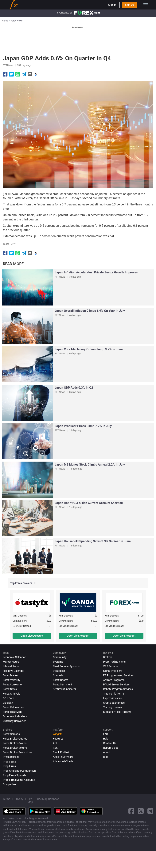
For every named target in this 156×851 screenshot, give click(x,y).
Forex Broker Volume (15, 747)
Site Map (30, 800)
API (55, 743)
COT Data (8, 698)
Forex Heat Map (12, 711)
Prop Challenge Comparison (19, 770)
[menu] (145, 5)
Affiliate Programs (113, 679)
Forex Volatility (11, 679)
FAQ (105, 734)
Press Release (11, 756)
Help (105, 738)
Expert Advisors (112, 698)
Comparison (10, 784)
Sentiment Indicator (64, 689)
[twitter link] (141, 811)
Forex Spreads (11, 734)
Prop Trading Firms (114, 661)
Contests (58, 675)
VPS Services (110, 666)
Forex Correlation (13, 684)
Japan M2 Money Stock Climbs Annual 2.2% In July (90, 464)
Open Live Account (32, 635)
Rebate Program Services (118, 689)
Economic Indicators (15, 716)
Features (58, 738)
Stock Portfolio (61, 752)
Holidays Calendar (13, 670)
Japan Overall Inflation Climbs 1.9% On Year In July (90, 311)
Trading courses (112, 707)
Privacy (18, 798)
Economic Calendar (14, 657)
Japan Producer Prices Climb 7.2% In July (83, 426)
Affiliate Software (63, 756)
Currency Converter (14, 720)
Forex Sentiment (62, 684)
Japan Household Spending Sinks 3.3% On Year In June (93, 541)
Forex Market (10, 675)
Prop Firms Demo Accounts (19, 779)
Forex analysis (11, 693)
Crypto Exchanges (114, 702)
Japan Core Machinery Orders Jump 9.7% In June (89, 349)
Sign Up (129, 4)
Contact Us (109, 743)
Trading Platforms (113, 693)
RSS (55, 747)
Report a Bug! (111, 747)
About (106, 752)
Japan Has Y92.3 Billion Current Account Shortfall (89, 503)
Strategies (59, 670)
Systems (58, 661)
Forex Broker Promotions (17, 752)
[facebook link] (131, 811)
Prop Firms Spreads (14, 775)
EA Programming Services (118, 675)
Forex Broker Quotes (15, 738)
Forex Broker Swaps (14, 743)
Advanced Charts (63, 761)
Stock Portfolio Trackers (117, 711)
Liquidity (8, 702)
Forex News (10, 689)
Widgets (57, 734)
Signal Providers (112, 670)
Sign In (112, 4)
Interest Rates (11, 666)
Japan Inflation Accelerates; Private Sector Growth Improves (96, 272)
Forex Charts (60, 679)
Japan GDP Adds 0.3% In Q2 (74, 387)
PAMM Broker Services (116, 684)
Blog (105, 756)
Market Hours (11, 661)
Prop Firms (9, 766)
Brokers (107, 657)
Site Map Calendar (48, 798)
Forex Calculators (13, 707)
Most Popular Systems (66, 666)
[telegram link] (150, 811)
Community (60, 657)
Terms (6, 798)
